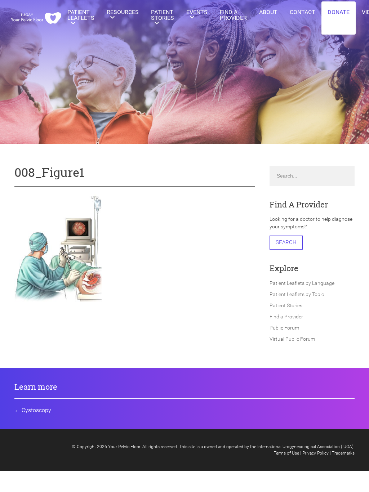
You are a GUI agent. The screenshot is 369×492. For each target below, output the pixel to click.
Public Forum (284, 328)
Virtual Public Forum (292, 339)
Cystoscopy (36, 410)
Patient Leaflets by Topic (297, 294)
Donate (339, 12)
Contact (302, 12)
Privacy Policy (315, 453)
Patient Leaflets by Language (302, 283)
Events (197, 12)
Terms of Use (286, 453)
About (268, 12)
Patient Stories (162, 15)
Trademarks (343, 453)
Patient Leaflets (80, 15)
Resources (123, 12)
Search (286, 242)
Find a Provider (233, 15)
